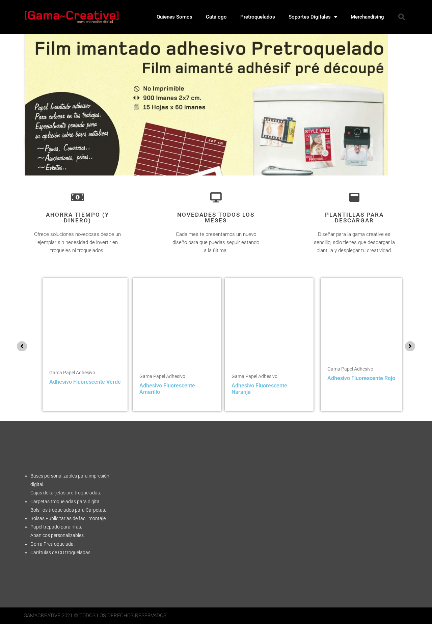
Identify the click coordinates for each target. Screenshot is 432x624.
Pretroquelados (257, 17)
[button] (401, 17)
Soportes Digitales (310, 17)
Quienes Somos (174, 17)
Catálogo (216, 17)
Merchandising (367, 17)
